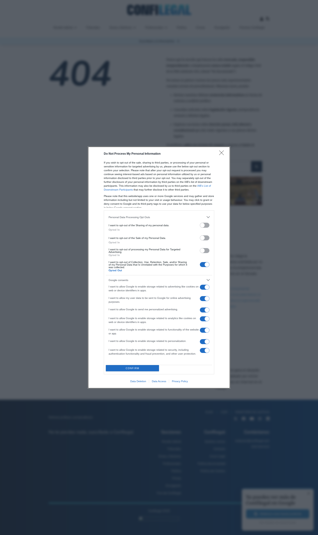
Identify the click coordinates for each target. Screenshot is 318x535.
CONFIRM (132, 368)
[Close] (222, 153)
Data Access (159, 381)
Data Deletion (138, 381)
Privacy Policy (180, 381)
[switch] (204, 225)
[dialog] (159, 267)
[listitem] (159, 217)
